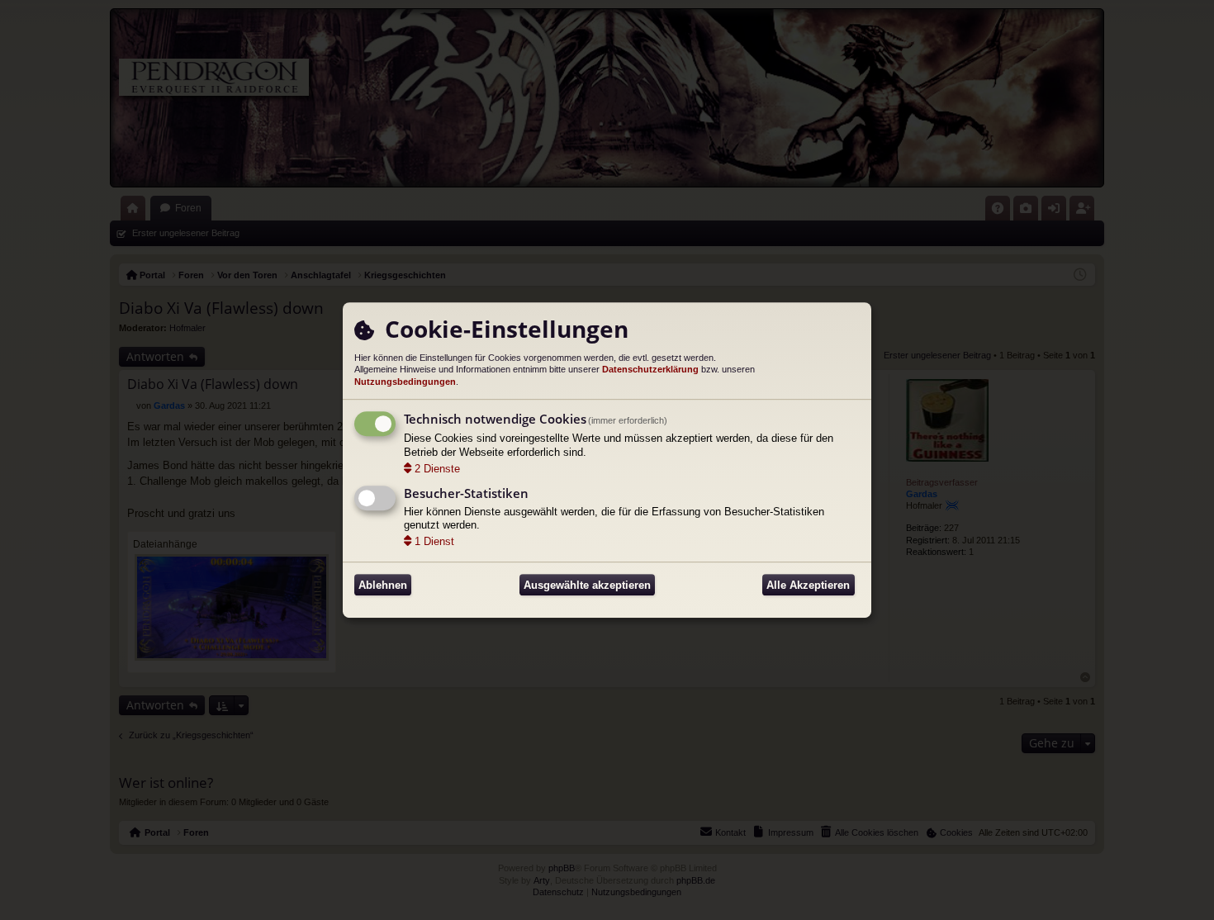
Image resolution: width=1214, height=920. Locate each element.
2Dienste (437, 468)
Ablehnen (382, 585)
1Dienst (434, 541)
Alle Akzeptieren (808, 585)
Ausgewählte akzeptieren (587, 585)
